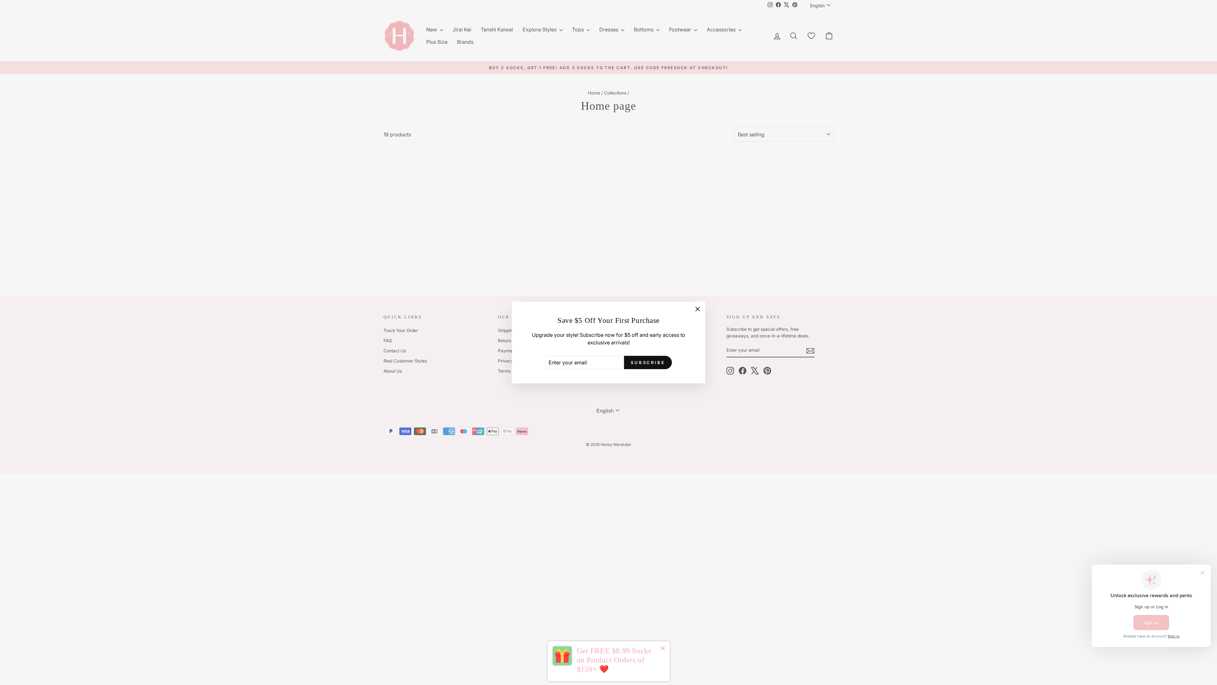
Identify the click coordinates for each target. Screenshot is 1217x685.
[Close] (663, 649)
